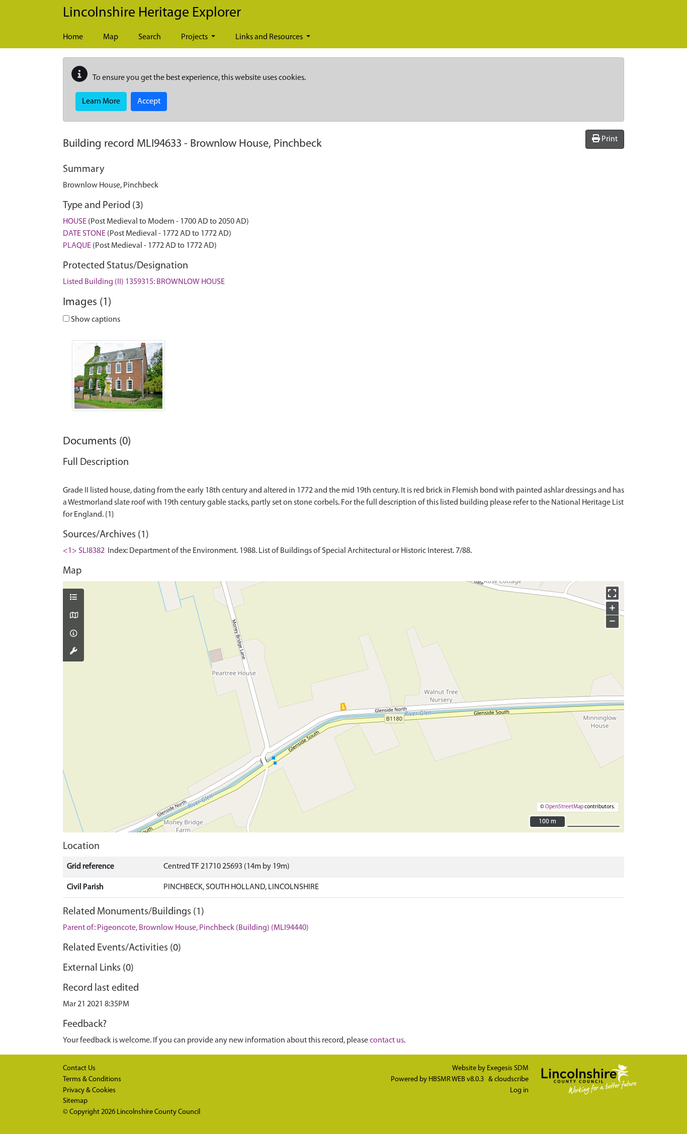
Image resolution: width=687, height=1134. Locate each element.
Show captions (94, 320)
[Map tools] (73, 652)
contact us (387, 1040)
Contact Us (79, 1068)
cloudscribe (511, 1079)
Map (110, 37)
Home (73, 37)
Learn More (101, 102)
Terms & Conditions (92, 1079)
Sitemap (75, 1101)
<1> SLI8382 (84, 551)
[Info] (73, 634)
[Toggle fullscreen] (612, 593)
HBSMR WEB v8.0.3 (456, 1079)
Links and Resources (269, 37)
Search (149, 37)
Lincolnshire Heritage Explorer (152, 13)
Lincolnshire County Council (158, 1112)
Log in (519, 1090)
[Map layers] (73, 598)
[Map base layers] (73, 616)
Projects (195, 37)
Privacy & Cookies (89, 1090)
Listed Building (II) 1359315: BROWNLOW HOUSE (144, 282)
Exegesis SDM (508, 1068)
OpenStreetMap (564, 807)
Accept (148, 102)
